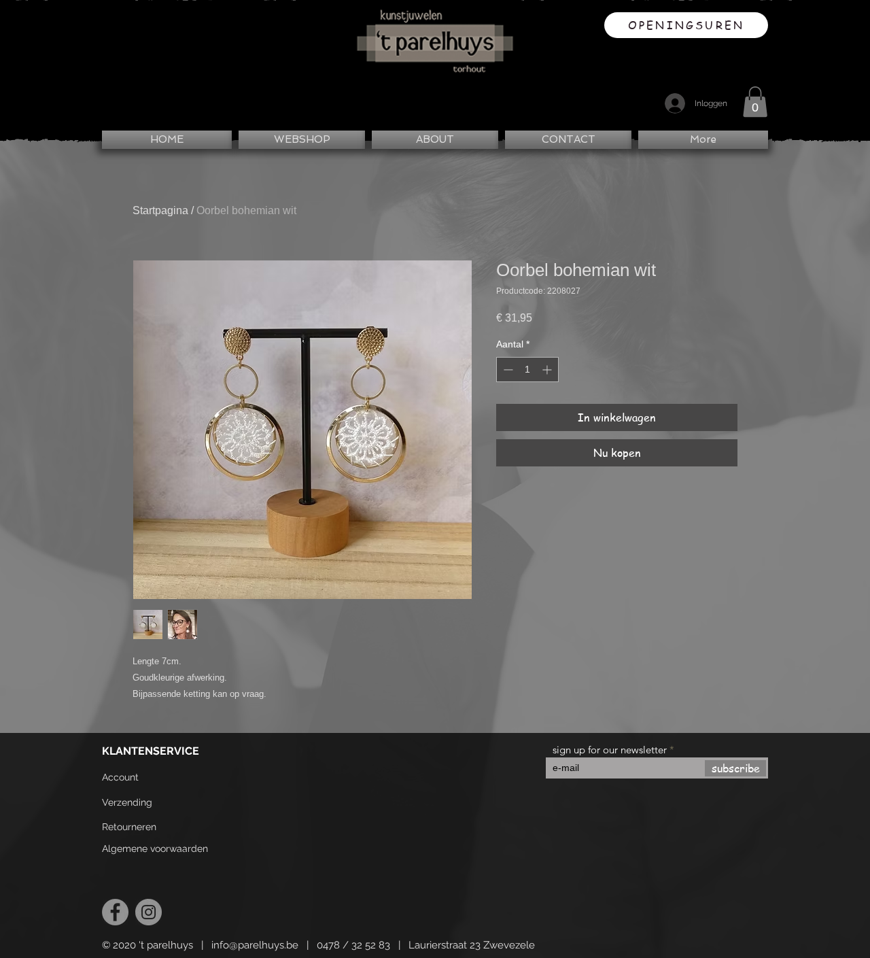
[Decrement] (506, 369)
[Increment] (548, 369)
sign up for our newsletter (610, 750)
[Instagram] (148, 912)
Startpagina (160, 210)
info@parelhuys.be (254, 945)
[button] (755, 101)
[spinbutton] (527, 369)
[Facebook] (115, 912)
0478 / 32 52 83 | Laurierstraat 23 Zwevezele (426, 945)
